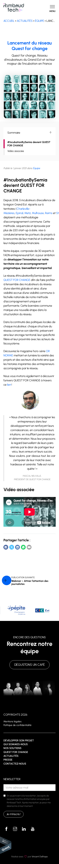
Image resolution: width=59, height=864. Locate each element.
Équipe (39, 21)
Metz (27, 213)
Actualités (24, 21)
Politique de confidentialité (17, 725)
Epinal (19, 213)
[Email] (29, 547)
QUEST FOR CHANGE (16, 280)
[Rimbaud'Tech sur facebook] (6, 829)
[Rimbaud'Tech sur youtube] (33, 829)
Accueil (8, 21)
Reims (48, 213)
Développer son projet (18, 740)
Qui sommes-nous (15, 744)
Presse (7, 759)
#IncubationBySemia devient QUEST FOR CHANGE (28, 144)
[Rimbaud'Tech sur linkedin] (24, 829)
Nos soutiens (12, 748)
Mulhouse (38, 213)
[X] (11, 547)
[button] (29, 132)
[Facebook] (5, 547)
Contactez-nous (14, 763)
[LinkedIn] (17, 547)
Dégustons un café (29, 665)
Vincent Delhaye (40, 856)
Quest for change (15, 752)
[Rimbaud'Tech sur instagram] (15, 829)
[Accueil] (13, 7)
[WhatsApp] (23, 547)
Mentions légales (12, 721)
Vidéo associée (15, 151)
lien (9, 384)
